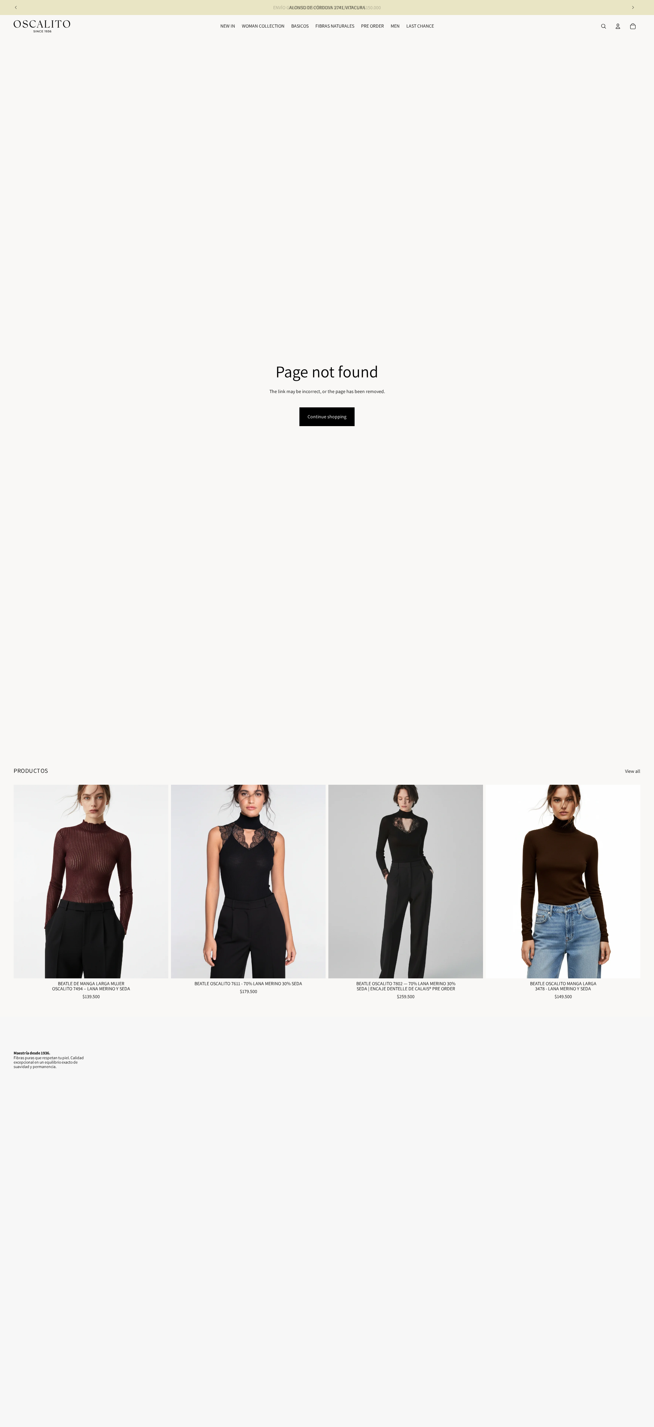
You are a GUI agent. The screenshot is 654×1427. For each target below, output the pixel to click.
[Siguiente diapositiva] (632, 7)
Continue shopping (327, 417)
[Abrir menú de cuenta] (617, 26)
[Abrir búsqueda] (603, 26)
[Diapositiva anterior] (16, 7)
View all (632, 771)
